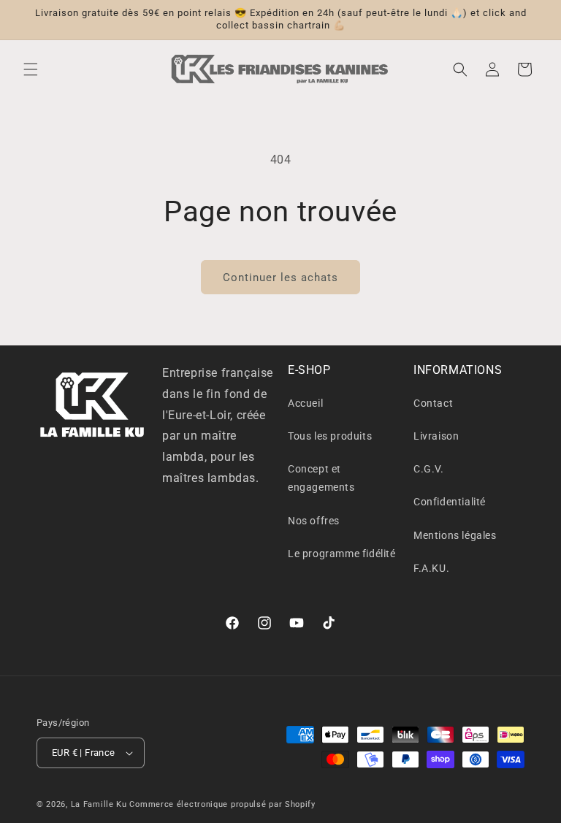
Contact (433, 403)
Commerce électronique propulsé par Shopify (222, 804)
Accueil (305, 403)
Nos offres (314, 521)
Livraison (436, 436)
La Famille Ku (99, 804)
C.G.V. (428, 469)
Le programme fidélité (342, 553)
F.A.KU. (431, 568)
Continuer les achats (280, 277)
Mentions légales (455, 535)
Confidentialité (449, 502)
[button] (31, 69)
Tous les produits (330, 436)
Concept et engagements (321, 478)
